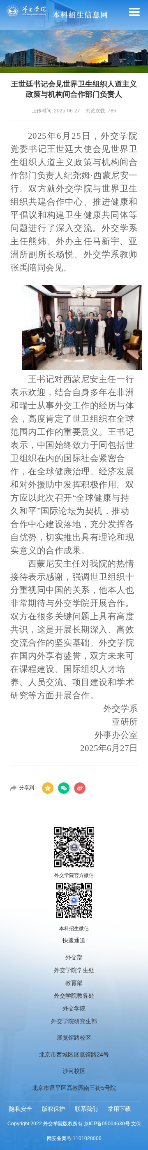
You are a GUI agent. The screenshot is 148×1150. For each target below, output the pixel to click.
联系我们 (86, 1109)
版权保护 (53, 1109)
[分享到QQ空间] (47, 788)
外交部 (74, 957)
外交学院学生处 (74, 970)
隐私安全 (20, 1109)
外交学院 (74, 1008)
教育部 (74, 983)
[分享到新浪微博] (80, 788)
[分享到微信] (63, 788)
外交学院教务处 (74, 995)
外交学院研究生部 (74, 1021)
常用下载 (119, 1109)
